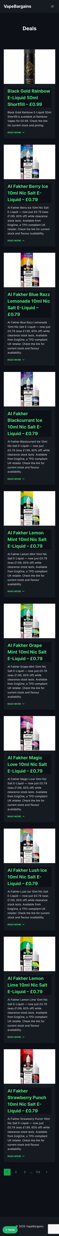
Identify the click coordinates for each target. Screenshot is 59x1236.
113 (38, 1172)
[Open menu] (52, 6)
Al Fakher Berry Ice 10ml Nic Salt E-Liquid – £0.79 (28, 193)
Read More (16, 132)
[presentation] (29, 66)
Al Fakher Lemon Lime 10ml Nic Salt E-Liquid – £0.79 (27, 985)
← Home (10, 1229)
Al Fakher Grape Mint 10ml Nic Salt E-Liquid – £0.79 (27, 652)
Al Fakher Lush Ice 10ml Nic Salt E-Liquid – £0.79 (27, 877)
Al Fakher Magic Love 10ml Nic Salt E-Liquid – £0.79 (27, 764)
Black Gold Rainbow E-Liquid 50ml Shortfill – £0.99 (29, 97)
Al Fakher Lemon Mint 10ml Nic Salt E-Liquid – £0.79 (27, 539)
